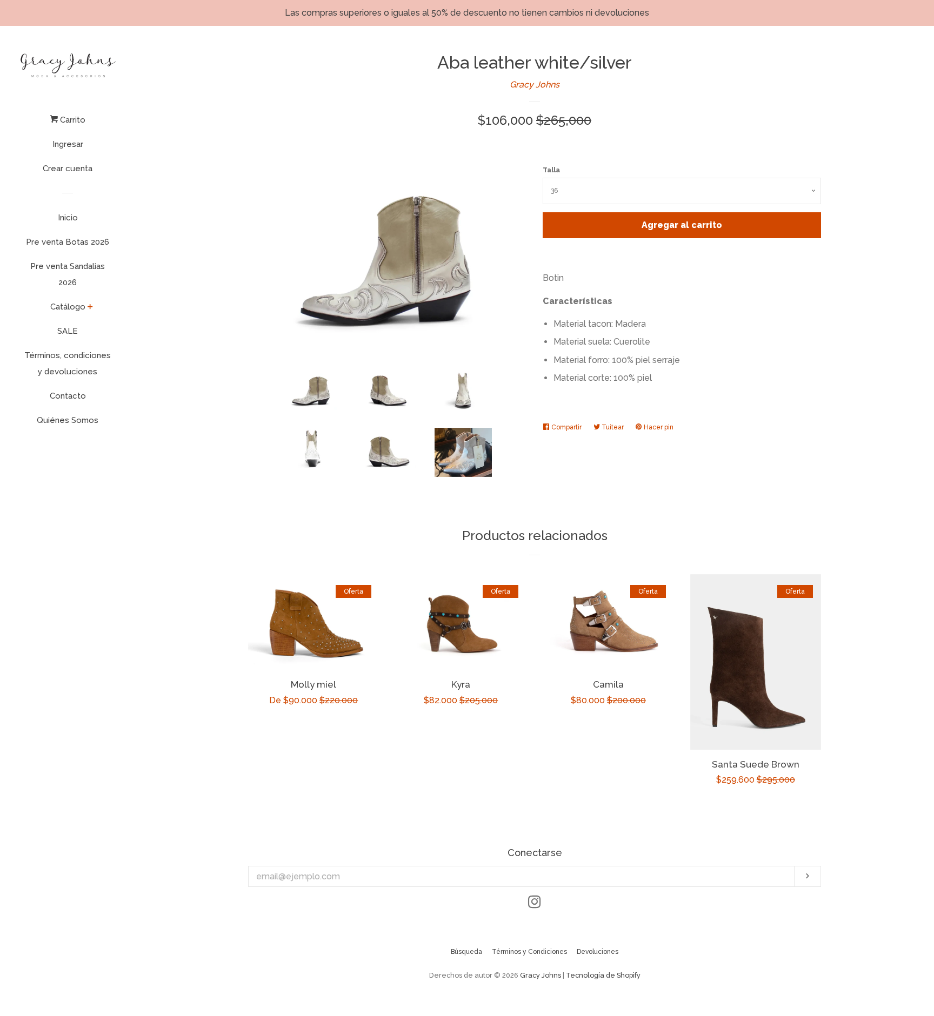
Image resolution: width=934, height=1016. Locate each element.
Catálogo (67, 307)
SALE (67, 331)
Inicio (68, 218)
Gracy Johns (534, 84)
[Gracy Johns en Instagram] (534, 904)
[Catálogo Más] (90, 308)
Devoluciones (597, 952)
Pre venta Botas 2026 (67, 242)
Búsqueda (466, 952)
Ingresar (67, 144)
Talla (551, 170)
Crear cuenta (67, 168)
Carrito (71, 120)
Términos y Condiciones (529, 952)
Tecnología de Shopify (603, 975)
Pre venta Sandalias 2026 (67, 274)
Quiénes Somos (67, 420)
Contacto (68, 396)
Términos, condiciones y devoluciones (67, 363)
